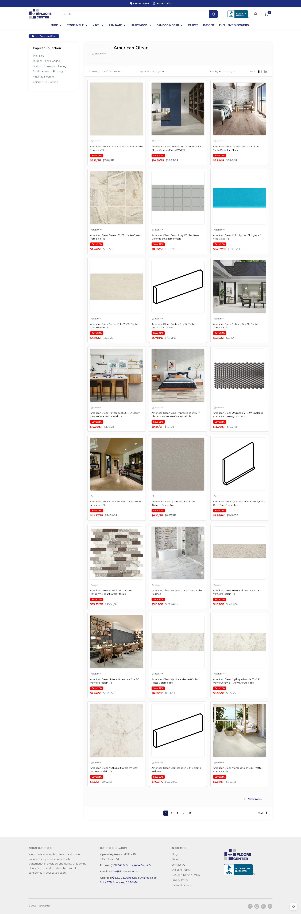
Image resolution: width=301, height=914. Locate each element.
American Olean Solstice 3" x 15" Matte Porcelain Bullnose (173, 326)
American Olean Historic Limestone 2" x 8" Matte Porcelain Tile (236, 592)
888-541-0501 (140, 3)
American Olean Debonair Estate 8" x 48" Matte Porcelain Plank (236, 148)
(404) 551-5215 (142, 865)
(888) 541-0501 (119, 865)
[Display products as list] (265, 71)
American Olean (48, 36)
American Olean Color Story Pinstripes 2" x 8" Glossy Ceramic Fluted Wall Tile (177, 148)
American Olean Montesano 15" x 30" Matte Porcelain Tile (237, 769)
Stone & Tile (75, 25)
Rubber (208, 25)
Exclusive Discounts (234, 25)
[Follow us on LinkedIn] (270, 906)
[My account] (255, 14)
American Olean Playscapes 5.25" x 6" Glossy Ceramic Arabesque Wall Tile (115, 414)
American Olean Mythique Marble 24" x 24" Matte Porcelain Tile (114, 769)
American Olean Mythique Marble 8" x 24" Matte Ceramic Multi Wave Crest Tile (236, 681)
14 (190, 813)
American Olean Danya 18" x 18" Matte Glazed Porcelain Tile (115, 237)
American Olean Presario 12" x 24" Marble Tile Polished (177, 592)
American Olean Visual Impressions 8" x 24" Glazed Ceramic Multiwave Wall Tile (176, 414)
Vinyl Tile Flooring (43, 76)
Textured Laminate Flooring (50, 66)
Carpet (193, 25)
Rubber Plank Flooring (46, 61)
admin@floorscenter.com (124, 871)
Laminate (115, 25)
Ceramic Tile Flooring (45, 82)
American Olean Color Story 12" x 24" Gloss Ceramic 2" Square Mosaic (175, 237)
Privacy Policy (179, 880)
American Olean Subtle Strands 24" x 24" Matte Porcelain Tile (116, 148)
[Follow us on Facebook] (250, 906)
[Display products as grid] (259, 71)
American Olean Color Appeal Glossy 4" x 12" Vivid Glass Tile (238, 237)
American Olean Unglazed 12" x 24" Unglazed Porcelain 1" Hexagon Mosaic (238, 414)
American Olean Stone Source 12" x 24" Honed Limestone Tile (116, 503)
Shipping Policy (180, 869)
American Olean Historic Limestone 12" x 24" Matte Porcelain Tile (114, 681)
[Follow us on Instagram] (256, 906)
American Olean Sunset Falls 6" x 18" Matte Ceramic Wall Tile (114, 326)
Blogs (174, 854)
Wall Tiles (38, 55)
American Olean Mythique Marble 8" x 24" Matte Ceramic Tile (175, 681)
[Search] (213, 14)
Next (260, 813)
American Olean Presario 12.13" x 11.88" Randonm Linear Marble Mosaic (111, 592)
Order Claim (163, 3)
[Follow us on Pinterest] (263, 906)
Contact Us (178, 864)
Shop (54, 25)
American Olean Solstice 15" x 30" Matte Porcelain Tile (235, 326)
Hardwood (139, 25)
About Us (177, 859)
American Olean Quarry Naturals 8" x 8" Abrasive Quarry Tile (174, 503)
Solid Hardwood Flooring (48, 71)
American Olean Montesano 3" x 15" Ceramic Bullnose (176, 769)
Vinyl (96, 25)
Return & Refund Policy (185, 875)
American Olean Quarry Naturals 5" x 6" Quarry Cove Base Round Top (239, 503)
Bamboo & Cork (167, 25)
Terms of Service (181, 885)
